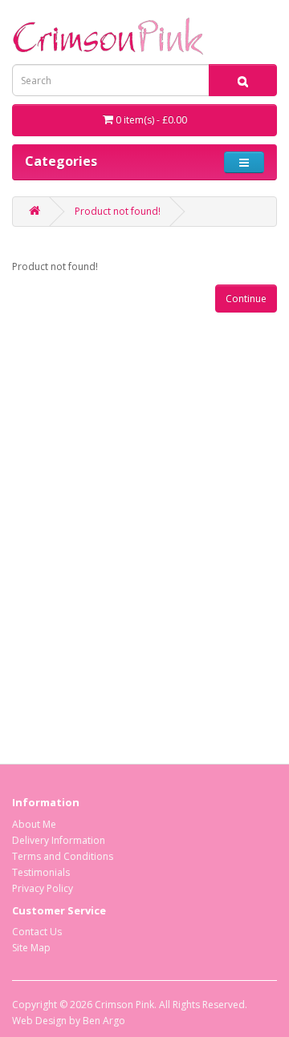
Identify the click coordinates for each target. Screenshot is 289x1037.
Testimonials (41, 872)
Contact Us (37, 931)
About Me (34, 824)
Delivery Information (58, 840)
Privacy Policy (42, 888)
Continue (246, 298)
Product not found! (118, 211)
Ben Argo (104, 1020)
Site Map (31, 947)
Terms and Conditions (62, 856)
